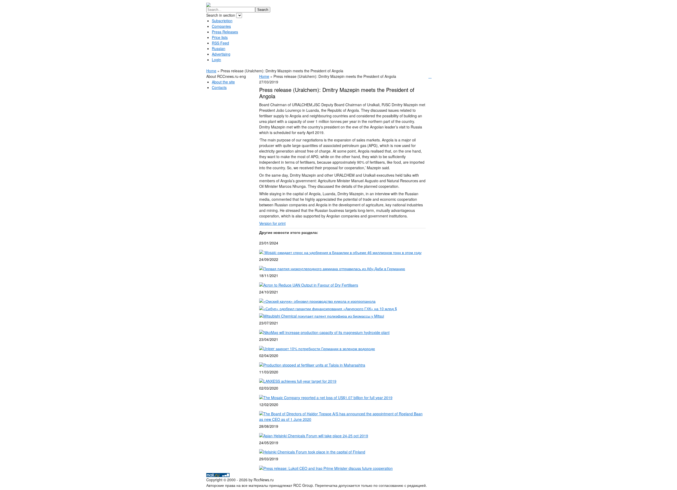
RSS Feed (220, 43)
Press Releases (225, 31)
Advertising (221, 54)
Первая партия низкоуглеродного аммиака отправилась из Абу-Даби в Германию (334, 268)
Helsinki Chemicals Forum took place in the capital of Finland (314, 452)
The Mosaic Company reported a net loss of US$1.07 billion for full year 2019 (327, 397)
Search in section (221, 15)
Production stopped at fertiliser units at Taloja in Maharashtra (314, 365)
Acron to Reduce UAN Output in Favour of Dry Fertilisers (310, 285)
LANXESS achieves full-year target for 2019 (299, 381)
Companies (221, 26)
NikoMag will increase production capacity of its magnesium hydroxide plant (326, 332)
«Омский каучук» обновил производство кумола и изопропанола (319, 301)
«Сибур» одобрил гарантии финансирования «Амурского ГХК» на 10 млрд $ (330, 308)
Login (216, 59)
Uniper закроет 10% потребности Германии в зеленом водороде (319, 348)
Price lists (220, 37)
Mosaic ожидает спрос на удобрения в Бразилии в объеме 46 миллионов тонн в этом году (342, 252)
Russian (218, 48)
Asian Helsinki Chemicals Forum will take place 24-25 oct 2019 (315, 435)
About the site (223, 81)
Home (211, 70)
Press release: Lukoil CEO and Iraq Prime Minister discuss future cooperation (328, 468)
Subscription (222, 20)
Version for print (272, 223)
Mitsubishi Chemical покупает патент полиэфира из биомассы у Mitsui (323, 316)
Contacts (219, 87)
